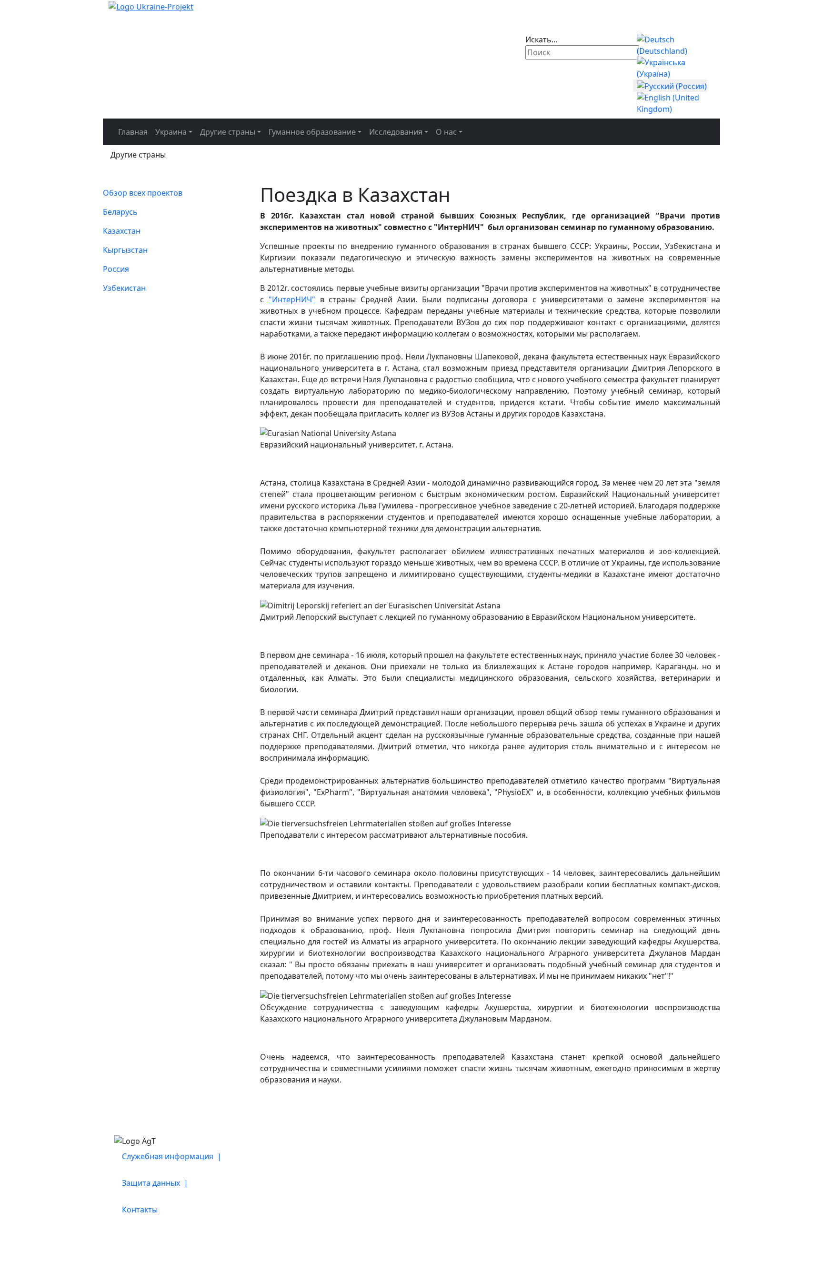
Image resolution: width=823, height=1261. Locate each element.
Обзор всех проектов (142, 193)
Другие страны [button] (227, 132)
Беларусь (120, 212)
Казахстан (122, 231)
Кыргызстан (125, 250)
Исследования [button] (395, 132)
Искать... (541, 39)
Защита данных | (156, 1183)
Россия (116, 269)
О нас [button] (446, 132)
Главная (133, 132)
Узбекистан (124, 288)
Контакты (140, 1209)
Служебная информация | (172, 1156)
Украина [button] (171, 132)
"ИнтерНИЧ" (292, 299)
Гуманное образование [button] (312, 132)
